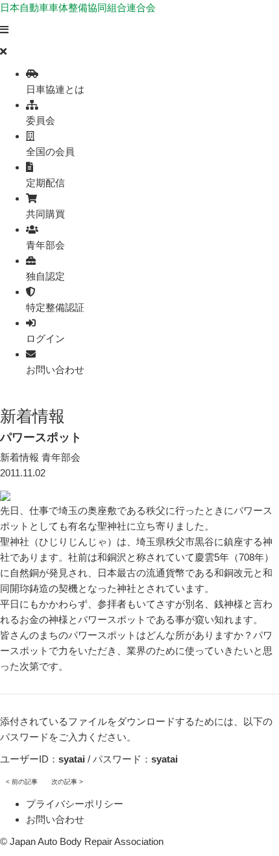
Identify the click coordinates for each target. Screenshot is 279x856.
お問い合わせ (55, 819)
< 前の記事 (22, 781)
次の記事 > (67, 781)
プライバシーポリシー (74, 803)
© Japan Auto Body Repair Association (82, 841)
